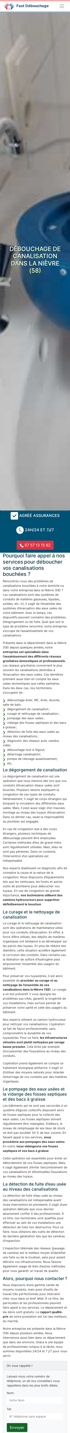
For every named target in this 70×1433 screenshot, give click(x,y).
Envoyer (17, 1427)
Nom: (10, 1393)
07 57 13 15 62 (37, 545)
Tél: (9, 1409)
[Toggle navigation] (62, 6)
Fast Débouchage (32, 6)
